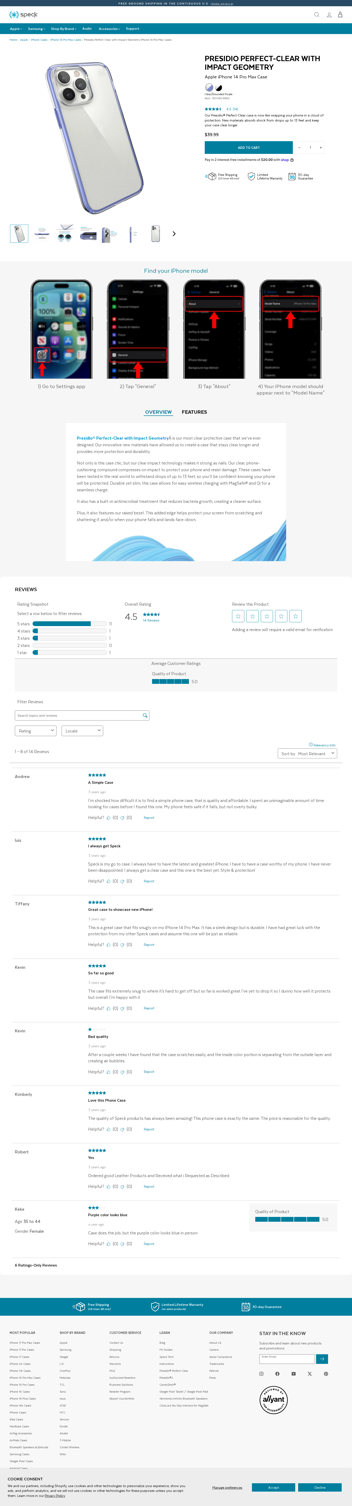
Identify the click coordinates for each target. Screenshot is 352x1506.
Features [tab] (194, 412)
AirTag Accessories (21, 1433)
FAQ (112, 1370)
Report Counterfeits (121, 1398)
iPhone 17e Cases (20, 1370)
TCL (62, 1384)
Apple (24, 40)
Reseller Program (120, 1391)
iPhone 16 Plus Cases (23, 1398)
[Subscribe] (322, 1359)
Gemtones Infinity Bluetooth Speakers (183, 1398)
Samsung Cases (19, 1454)
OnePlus (65, 1370)
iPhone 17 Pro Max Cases (25, 1342)
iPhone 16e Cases (20, 1405)
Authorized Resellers (122, 1377)
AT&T (63, 1405)
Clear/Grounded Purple (209, 87)
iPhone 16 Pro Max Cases (25, 1377)
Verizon (64, 1419)
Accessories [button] (108, 28)
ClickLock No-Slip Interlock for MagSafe (184, 1405)
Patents (214, 1370)
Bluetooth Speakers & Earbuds (29, 1447)
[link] (329, 14)
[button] (340, 14)
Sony (63, 1391)
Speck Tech (166, 1357)
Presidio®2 (166, 1377)
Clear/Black (218, 87)
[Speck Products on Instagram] (261, 1373)
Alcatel (64, 1433)
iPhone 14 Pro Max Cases (65, 40)
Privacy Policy (55, 1495)
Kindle (64, 1426)
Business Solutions (121, 1384)
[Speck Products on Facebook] (277, 1373)
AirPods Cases (18, 1440)
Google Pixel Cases (21, 1461)
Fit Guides (165, 1349)
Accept (273, 1487)
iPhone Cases (39, 40)
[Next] (173, 233)
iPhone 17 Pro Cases (22, 1349)
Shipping (115, 1349)
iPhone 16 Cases (20, 1391)
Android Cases (19, 1468)
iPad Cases (16, 1419)
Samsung (65, 1349)
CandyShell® (167, 1384)
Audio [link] (87, 28)
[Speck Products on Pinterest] (326, 1373)
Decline (320, 1487)
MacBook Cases (19, 1426)
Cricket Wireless (69, 1447)
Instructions (166, 1363)
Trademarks (216, 1363)
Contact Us (116, 1342)
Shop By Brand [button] (62, 28)
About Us (215, 1342)
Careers (214, 1349)
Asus (63, 1398)
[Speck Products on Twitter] (310, 1373)
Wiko (63, 1454)
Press (212, 1377)
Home (13, 40)
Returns (114, 1357)
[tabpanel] (176, 492)
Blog (162, 1342)
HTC (62, 1412)
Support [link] (132, 28)
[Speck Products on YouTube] (294, 1373)
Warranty (115, 1363)
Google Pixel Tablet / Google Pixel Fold (183, 1391)
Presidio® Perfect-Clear (173, 1370)
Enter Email (269, 1357)
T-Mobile (65, 1440)
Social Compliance (220, 1357)
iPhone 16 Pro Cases (22, 1384)
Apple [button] (15, 28)
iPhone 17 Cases (19, 1357)
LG (61, 1363)
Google (64, 1357)
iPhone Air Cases (20, 1363)
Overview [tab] (158, 412)
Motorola (65, 1377)
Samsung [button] (35, 28)
